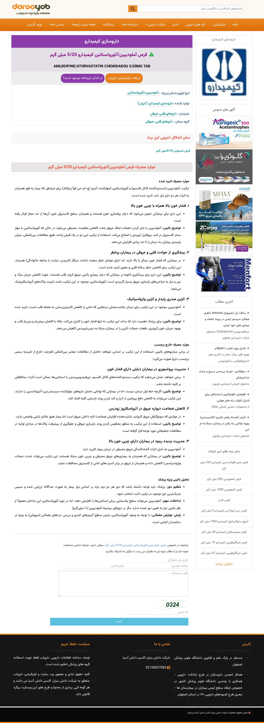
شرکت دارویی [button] (156, 24)
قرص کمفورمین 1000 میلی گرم (224, 490)
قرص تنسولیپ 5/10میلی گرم (173, 151)
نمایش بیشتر (224, 564)
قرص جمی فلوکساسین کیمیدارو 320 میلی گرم (224, 465)
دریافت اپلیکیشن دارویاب (124, 78)
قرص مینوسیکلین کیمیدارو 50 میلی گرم (224, 532)
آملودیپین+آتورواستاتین (142, 92)
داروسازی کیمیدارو (102, 41)
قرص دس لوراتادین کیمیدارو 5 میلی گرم (224, 511)
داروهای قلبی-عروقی (159, 121)
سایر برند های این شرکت (224, 451)
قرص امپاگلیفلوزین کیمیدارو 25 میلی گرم (224, 553)
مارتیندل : (183, 114)
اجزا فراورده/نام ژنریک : (174, 93)
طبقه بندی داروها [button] (84, 24)
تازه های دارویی (195, 24)
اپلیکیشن (219, 24)
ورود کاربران (34, 24)
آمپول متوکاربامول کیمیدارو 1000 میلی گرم (224, 521)
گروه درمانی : (181, 121)
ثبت (119, 621)
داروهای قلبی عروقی (163, 114)
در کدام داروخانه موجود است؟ (83, 78)
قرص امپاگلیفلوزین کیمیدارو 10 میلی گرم (224, 542)
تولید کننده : (181, 103)
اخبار (175, 24)
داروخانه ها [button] (130, 24)
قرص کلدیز (224, 500)
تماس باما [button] (57, 24)
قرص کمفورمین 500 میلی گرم (224, 479)
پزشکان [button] (109, 24)
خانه (235, 24)
